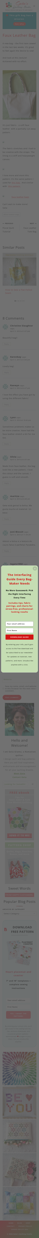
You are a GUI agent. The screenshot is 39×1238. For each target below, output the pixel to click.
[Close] (35, 568)
